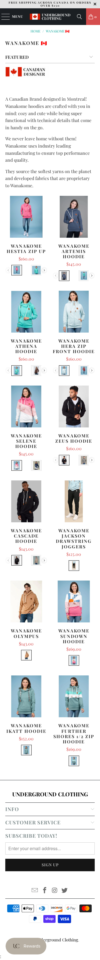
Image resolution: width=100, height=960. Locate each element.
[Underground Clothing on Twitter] (65, 890)
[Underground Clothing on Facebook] (45, 890)
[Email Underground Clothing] (35, 890)
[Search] (79, 16)
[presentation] (44, 270)
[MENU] (3, 16)
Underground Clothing (56, 940)
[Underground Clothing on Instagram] (55, 890)
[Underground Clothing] (50, 16)
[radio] (16, 270)
